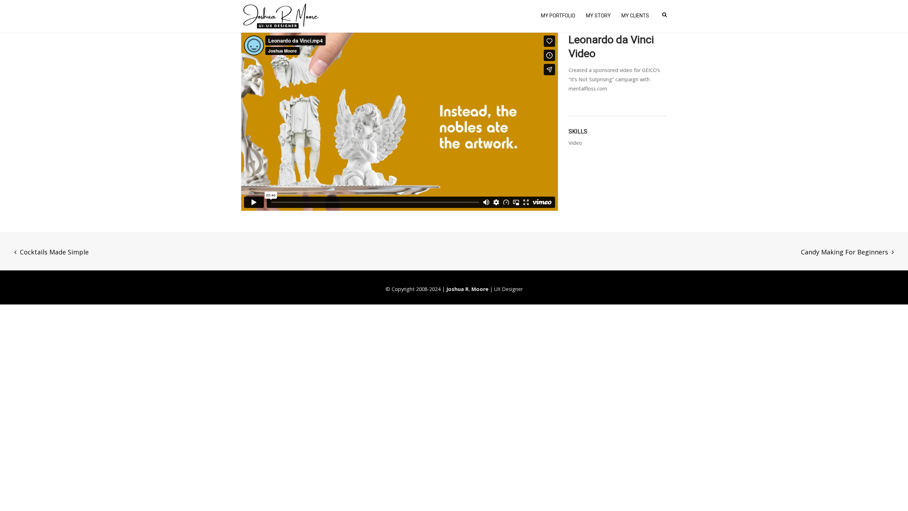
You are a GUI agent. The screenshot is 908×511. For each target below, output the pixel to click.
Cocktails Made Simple (54, 252)
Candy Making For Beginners (844, 252)
